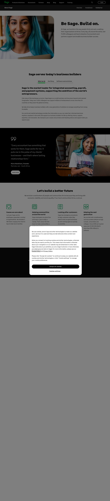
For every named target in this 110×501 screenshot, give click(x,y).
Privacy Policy (47, 251)
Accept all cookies (56, 266)
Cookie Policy (36, 251)
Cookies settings (55, 271)
